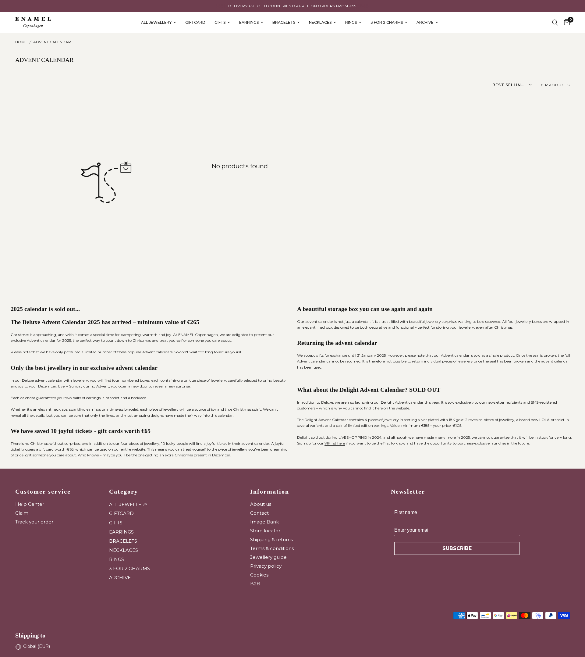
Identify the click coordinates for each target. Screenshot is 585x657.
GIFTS (219, 22)
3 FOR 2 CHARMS (386, 22)
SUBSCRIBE (457, 548)
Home (21, 42)
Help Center (29, 504)
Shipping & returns (271, 539)
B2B (255, 584)
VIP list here (334, 443)
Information (269, 491)
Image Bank (264, 522)
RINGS (351, 22)
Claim (21, 513)
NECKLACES (320, 22)
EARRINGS (249, 22)
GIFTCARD (195, 22)
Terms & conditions (272, 548)
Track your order (34, 522)
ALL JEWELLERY (156, 22)
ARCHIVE (425, 22)
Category (123, 491)
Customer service (43, 491)
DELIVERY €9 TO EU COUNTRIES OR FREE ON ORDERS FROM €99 (292, 6)
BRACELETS (283, 22)
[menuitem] (158, 22)
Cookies (259, 575)
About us (260, 504)
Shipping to (30, 635)
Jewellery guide (268, 557)
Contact (259, 513)
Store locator (265, 531)
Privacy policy (266, 566)
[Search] (555, 22)
